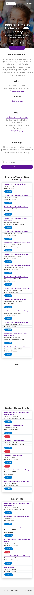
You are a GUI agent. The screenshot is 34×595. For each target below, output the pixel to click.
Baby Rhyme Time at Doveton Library (16, 470)
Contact (11, 592)
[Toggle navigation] (2, 3)
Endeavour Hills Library (17, 117)
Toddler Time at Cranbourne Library (16, 195)
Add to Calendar (18, 91)
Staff (16, 592)
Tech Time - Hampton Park (13, 455)
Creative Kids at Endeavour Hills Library (17, 481)
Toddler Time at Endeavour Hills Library (17, 243)
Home (3, 590)
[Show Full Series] (20, 179)
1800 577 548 (17, 101)
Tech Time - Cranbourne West (14, 440)
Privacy (4, 592)
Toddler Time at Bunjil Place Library (16, 207)
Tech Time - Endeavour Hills (13, 425)
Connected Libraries (28, 591)
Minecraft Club (9, 567)
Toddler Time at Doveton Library (15, 184)
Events (29, 3)
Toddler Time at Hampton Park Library (17, 265)
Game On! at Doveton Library (14, 528)
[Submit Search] (14, 3)
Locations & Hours (12, 590)
